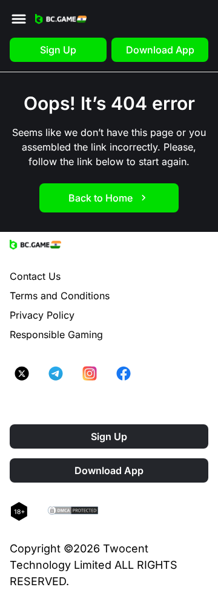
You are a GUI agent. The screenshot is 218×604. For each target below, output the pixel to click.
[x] (22, 373)
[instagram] (90, 373)
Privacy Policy (42, 315)
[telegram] (56, 373)
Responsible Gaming (56, 334)
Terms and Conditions (60, 296)
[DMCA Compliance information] (73, 511)
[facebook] (123, 373)
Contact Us (35, 276)
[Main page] (61, 19)
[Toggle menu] (19, 19)
